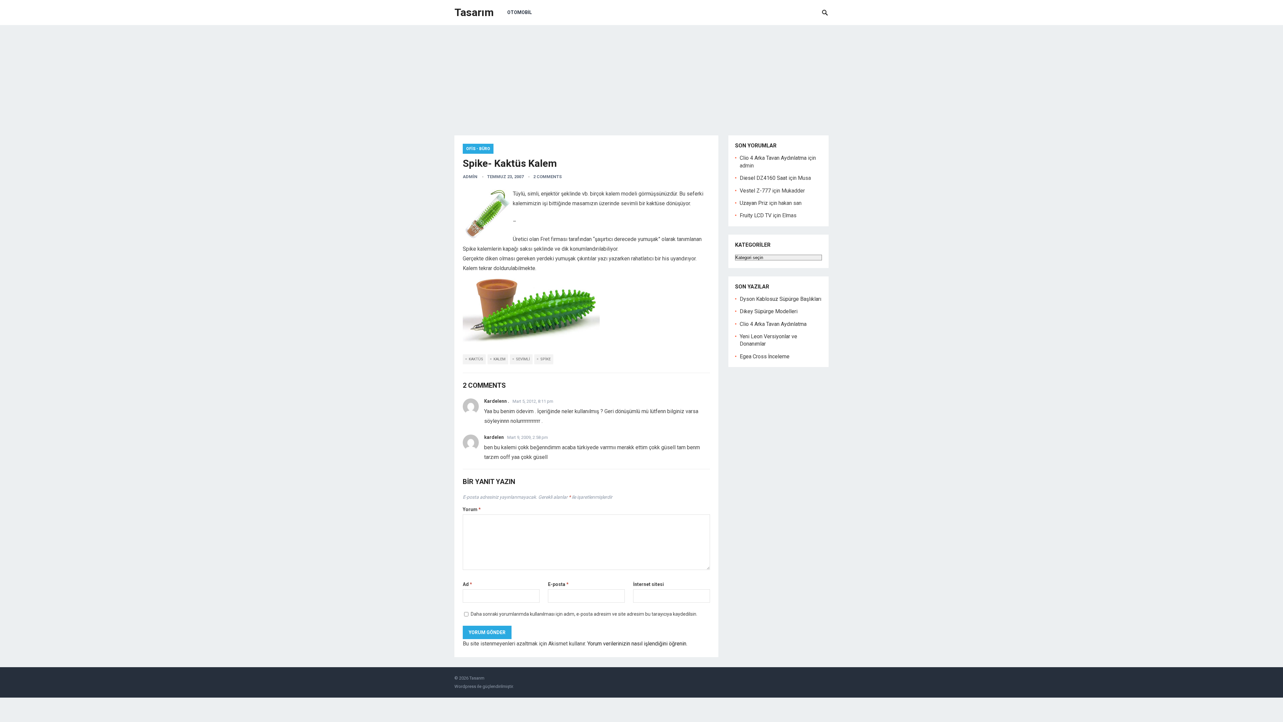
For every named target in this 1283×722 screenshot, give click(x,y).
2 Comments (547, 176)
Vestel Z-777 (755, 191)
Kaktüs (476, 359)
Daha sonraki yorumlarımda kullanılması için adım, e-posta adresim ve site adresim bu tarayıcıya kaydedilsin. (584, 614)
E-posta (558, 584)
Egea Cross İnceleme (765, 356)
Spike (545, 359)
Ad (467, 584)
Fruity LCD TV (755, 215)
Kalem (499, 359)
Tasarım (474, 12)
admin (470, 176)
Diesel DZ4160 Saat (763, 178)
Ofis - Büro (478, 148)
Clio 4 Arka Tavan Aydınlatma (773, 158)
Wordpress (465, 686)
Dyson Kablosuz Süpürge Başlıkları (780, 299)
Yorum (472, 509)
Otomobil (519, 12)
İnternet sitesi (648, 584)
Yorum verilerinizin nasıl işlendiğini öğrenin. (637, 643)
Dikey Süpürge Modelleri (769, 311)
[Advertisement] (641, 75)
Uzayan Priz (754, 203)
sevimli (523, 359)
